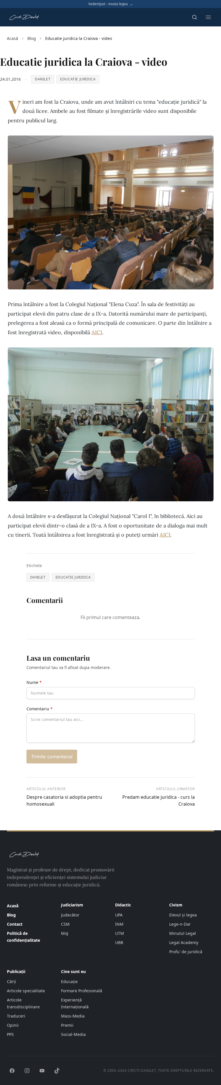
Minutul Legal (182, 933)
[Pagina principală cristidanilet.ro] (24, 17)
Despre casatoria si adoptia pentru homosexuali (64, 800)
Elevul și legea (183, 915)
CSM (65, 924)
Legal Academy (183, 942)
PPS (10, 1034)
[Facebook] (12, 1070)
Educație (69, 981)
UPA (119, 915)
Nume (34, 682)
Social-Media (73, 1034)
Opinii (13, 1025)
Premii (67, 1025)
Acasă (12, 38)
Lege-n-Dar (180, 924)
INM (119, 924)
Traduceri (16, 1016)
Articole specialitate (26, 990)
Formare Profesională (81, 990)
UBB (119, 942)
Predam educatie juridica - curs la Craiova (158, 800)
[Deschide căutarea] (194, 17)
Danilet (42, 79)
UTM (119, 933)
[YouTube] (42, 1070)
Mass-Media (73, 1016)
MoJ (64, 933)
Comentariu (39, 708)
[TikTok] (57, 1070)
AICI (97, 332)
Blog (31, 38)
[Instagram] (27, 1070)
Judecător (70, 915)
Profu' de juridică (185, 951)
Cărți (11, 981)
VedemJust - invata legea (110, 4)
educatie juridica (78, 79)
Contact (14, 924)
